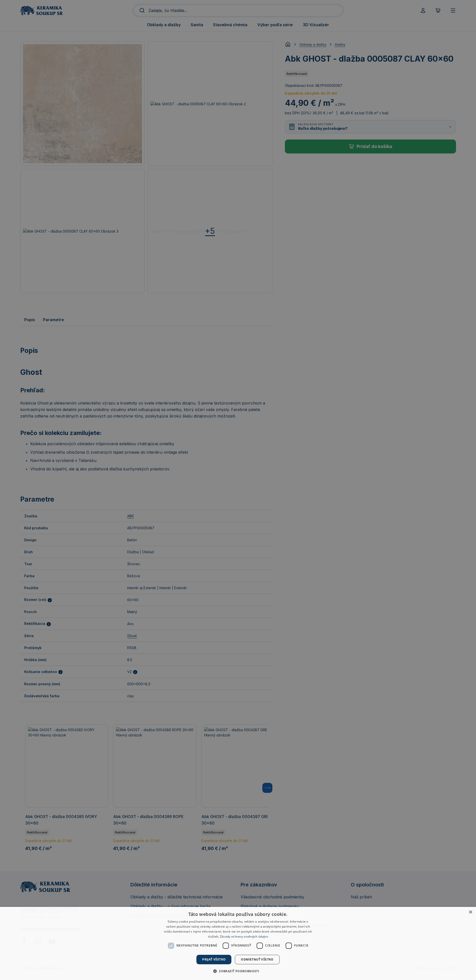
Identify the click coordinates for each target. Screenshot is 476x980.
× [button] (470, 912)
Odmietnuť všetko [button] (257, 959)
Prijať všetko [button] (214, 959)
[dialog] (238, 943)
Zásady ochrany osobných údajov (244, 936)
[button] (238, 971)
